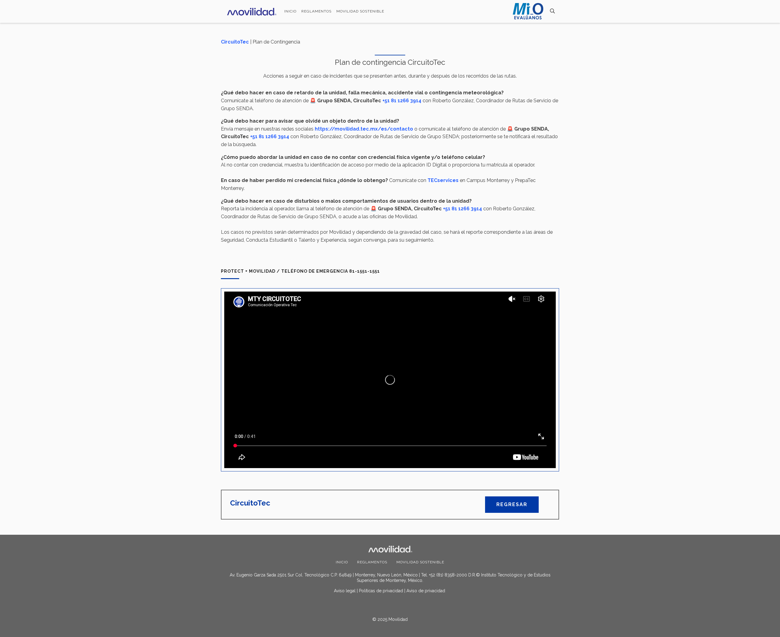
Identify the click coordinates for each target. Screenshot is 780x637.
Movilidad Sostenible (360, 11)
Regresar (511, 504)
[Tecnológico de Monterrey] (251, 11)
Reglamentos (316, 11)
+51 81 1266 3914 (401, 100)
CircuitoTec (235, 42)
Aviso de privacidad (425, 590)
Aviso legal (345, 590)
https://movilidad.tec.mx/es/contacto (364, 129)
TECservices (443, 180)
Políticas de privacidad (381, 590)
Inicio (290, 11)
